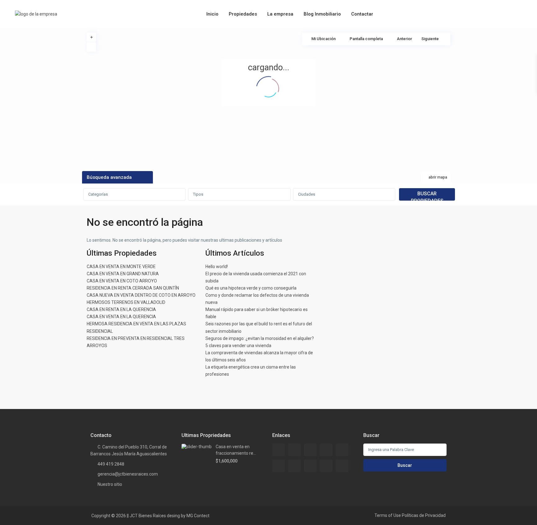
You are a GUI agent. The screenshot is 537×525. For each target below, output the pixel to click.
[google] (342, 450)
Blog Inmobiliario (322, 14)
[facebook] (278, 450)
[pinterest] (310, 465)
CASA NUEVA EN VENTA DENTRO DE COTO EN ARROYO (141, 295)
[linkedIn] (278, 465)
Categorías (98, 194)
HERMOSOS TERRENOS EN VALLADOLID (126, 302)
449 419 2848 (111, 464)
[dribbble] (326, 450)
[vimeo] (342, 465)
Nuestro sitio (110, 484)
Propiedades (243, 14)
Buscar (404, 465)
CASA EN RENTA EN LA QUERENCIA (121, 309)
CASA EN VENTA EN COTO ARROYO (122, 280)
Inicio (212, 14)
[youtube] (326, 465)
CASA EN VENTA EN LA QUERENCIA (121, 316)
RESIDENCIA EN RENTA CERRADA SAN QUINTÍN (133, 288)
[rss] (294, 450)
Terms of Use (387, 515)
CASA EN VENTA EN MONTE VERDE (121, 266)
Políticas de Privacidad (424, 515)
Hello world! (216, 266)
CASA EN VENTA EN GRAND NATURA (123, 273)
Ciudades (306, 194)
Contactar (362, 14)
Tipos (198, 194)
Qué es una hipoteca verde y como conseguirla (250, 288)
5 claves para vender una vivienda (238, 345)
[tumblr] (294, 465)
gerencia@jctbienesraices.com (128, 474)
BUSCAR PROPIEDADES (427, 196)
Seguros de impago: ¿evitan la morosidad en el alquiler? (259, 338)
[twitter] (310, 450)
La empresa (280, 14)
